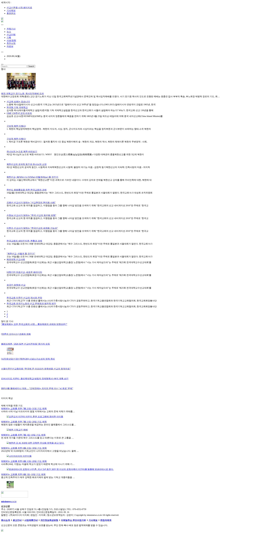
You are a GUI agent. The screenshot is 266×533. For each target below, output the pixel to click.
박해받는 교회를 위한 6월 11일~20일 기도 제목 (24, 461)
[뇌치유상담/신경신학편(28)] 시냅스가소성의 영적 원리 (28, 359)
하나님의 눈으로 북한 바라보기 (22, 151)
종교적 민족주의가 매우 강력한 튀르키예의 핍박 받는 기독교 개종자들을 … (38, 477)
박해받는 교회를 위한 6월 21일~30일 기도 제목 (24, 448)
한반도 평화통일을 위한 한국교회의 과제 (27, 190)
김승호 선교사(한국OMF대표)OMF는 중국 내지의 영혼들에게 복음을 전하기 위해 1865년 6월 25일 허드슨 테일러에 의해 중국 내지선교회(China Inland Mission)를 (85, 116)
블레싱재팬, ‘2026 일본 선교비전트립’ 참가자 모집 (25, 344)
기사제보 (11, 10)
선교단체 (11, 34)
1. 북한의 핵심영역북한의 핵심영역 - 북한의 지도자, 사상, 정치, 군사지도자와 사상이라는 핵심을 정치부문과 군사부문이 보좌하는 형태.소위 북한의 (79, 129)
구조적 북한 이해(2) (16, 126)
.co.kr (8, 501)
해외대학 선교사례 (16, 259)
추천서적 (11, 43)
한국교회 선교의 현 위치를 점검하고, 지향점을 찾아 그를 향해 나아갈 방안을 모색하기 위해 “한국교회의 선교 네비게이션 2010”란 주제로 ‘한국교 (77, 205)
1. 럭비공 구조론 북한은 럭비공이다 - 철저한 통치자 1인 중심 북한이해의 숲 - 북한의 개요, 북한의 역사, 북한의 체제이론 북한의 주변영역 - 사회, (77, 141)
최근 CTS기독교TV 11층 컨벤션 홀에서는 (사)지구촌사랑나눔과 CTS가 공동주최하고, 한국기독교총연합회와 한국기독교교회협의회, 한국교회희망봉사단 (82, 300)
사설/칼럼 (11, 40)
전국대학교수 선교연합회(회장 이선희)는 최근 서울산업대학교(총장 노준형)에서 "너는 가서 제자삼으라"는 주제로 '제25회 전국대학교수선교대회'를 (79, 262)
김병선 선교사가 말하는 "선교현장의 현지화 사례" (31, 202)
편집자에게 (105, 520)
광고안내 (17, 520)
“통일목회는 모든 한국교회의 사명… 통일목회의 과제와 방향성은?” (34, 324)
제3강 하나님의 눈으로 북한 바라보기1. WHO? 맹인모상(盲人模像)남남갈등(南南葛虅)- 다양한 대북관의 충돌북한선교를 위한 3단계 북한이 (75, 154)
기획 (9, 37)
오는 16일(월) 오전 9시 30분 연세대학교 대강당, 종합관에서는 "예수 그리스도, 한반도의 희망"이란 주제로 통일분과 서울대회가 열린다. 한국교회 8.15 (79, 244)
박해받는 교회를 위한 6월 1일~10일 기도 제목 (23, 474)
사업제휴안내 (31, 520)
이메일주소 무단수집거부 (73, 520)
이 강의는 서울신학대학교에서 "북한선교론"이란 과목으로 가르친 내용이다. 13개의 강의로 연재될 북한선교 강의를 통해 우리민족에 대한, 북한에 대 (79, 180)
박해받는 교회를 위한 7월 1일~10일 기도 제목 (23, 435)
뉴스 (9, 32)
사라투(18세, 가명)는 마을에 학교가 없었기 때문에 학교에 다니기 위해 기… (38, 464)
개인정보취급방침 (49, 520)
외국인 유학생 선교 (16, 285)
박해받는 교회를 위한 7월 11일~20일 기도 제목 (24, 422)
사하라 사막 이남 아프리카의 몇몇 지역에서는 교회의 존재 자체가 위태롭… (38, 411)
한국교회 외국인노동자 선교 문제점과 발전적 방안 (31, 303)
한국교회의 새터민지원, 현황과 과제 (24, 241)
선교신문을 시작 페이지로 (19, 7)
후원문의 (11, 13)
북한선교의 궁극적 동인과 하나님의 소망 (27, 164)
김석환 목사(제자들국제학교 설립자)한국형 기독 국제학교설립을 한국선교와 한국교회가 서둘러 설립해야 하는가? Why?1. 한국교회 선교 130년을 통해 (80, 110)
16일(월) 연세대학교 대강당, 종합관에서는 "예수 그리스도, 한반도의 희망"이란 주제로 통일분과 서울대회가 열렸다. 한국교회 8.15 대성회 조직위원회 (79, 193)
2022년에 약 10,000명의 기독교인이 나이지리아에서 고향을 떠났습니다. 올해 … (40, 451)
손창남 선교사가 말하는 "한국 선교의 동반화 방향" (31, 215)
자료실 (10, 46)
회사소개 (5, 520)
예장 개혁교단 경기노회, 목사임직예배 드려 (22, 93)
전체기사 (11, 29)
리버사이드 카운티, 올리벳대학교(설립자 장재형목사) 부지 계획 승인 (34, 378)
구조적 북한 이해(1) (16, 139)
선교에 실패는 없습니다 (18, 101)
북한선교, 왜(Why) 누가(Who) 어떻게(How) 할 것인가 (32, 177)
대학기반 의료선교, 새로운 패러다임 (24, 272)
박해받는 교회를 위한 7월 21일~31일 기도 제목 (24, 408)
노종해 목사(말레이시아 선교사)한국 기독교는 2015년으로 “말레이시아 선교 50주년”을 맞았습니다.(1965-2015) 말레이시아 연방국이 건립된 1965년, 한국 (81, 104)
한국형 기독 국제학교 (17, 107)
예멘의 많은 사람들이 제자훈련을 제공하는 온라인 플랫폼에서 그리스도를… (38, 424)
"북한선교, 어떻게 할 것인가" (21, 253)
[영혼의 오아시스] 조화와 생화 (16, 334)
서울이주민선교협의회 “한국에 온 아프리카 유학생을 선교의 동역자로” (36, 369)
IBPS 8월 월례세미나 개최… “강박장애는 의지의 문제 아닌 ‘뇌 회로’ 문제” (37, 388)
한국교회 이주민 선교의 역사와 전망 (24, 298)
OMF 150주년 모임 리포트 (19, 113)
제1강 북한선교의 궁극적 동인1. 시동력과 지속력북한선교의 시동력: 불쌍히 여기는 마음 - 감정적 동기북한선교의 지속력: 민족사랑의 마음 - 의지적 (78, 167)
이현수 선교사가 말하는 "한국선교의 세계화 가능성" (32, 228)
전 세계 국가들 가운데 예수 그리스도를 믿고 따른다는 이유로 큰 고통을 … (37, 438)
